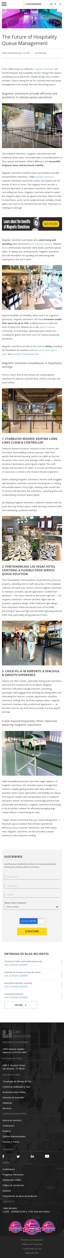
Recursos (7, 1108)
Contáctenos (9, 1169)
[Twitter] (20, 1156)
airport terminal (47, 327)
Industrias (7, 1102)
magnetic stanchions (44, 69)
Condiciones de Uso (32, 1248)
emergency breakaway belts (25, 354)
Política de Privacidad (32, 1244)
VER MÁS (19, 1005)
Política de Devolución (13, 1185)
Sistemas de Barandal (13, 1097)
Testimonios (9, 1125)
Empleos (7, 1131)
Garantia (7, 1190)
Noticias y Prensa (11, 1141)
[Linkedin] (34, 1156)
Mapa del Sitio (32, 1252)
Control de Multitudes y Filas (16, 1086)
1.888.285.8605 (10, 1208)
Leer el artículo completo (16, 964)
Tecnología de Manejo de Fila (17, 1081)
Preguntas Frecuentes (13, 1174)
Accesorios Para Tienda (14, 1092)
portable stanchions (44, 176)
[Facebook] (6, 1156)
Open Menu (5, 3)
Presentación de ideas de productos (20, 1196)
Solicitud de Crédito (12, 1180)
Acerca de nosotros (12, 1120)
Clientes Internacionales (14, 1136)
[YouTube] (48, 1156)
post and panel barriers (41, 243)
